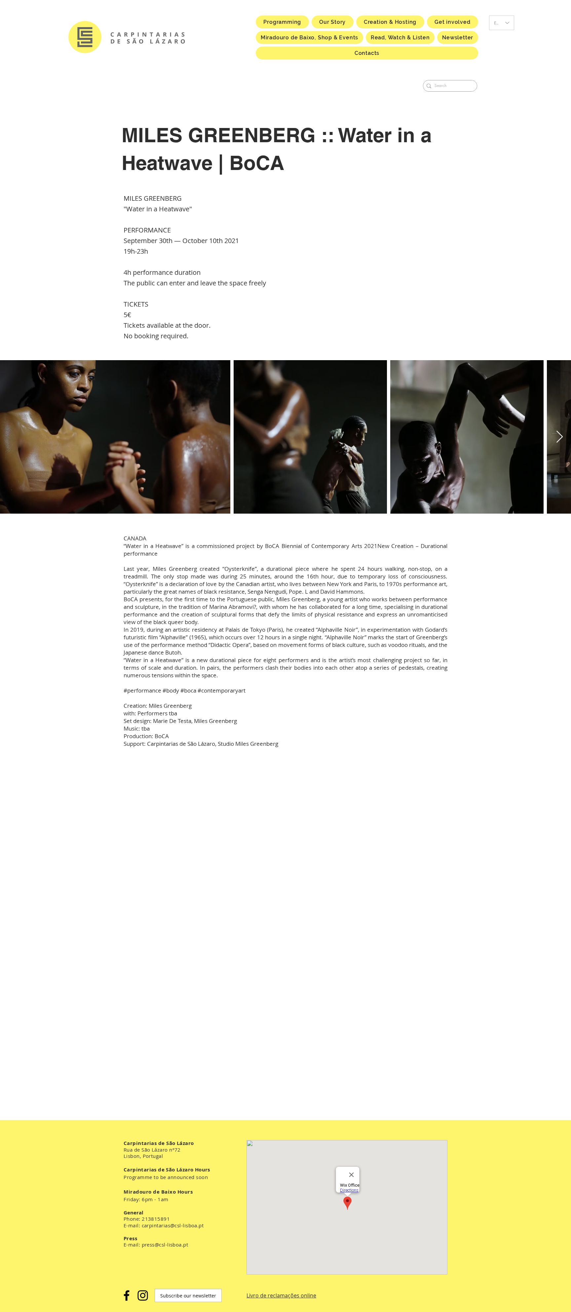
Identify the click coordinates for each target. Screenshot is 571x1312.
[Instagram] (143, 1295)
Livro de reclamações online (281, 1295)
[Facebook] (126, 1295)
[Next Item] (559, 437)
